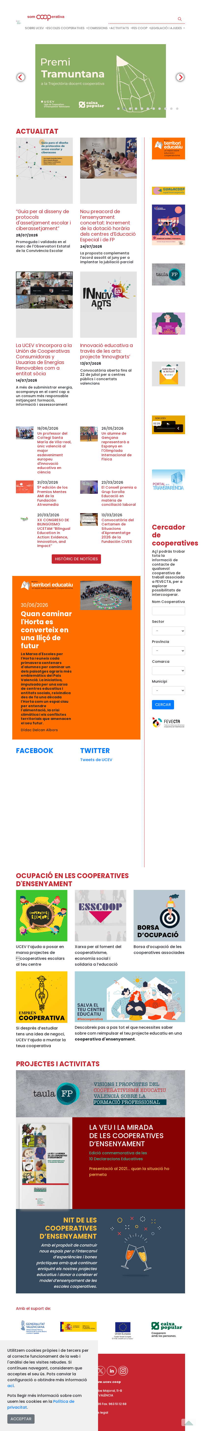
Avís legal (100, 1412)
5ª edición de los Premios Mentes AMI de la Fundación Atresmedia (52, 496)
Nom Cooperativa (168, 601)
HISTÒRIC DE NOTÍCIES (76, 559)
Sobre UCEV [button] (35, 28)
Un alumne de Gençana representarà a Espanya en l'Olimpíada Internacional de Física (116, 446)
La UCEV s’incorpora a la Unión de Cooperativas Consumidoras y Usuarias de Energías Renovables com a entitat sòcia (44, 359)
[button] (118, 108)
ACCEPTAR (21, 1419)
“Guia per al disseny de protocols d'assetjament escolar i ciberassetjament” (43, 220)
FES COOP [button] (140, 28)
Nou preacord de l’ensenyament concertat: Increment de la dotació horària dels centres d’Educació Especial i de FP (108, 225)
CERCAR (163, 704)
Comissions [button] (98, 28)
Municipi (159, 681)
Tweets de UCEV (96, 760)
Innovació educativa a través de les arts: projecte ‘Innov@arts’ (106, 351)
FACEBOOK (34, 750)
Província (160, 641)
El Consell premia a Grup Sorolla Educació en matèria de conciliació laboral (119, 496)
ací (10, 1386)
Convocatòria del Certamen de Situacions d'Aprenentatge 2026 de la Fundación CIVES (117, 531)
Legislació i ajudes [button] (167, 28)
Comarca (160, 661)
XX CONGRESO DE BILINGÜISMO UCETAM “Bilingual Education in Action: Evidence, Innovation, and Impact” (53, 533)
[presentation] (21, 77)
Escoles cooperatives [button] (66, 28)
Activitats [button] (120, 28)
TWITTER (95, 750)
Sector (158, 621)
